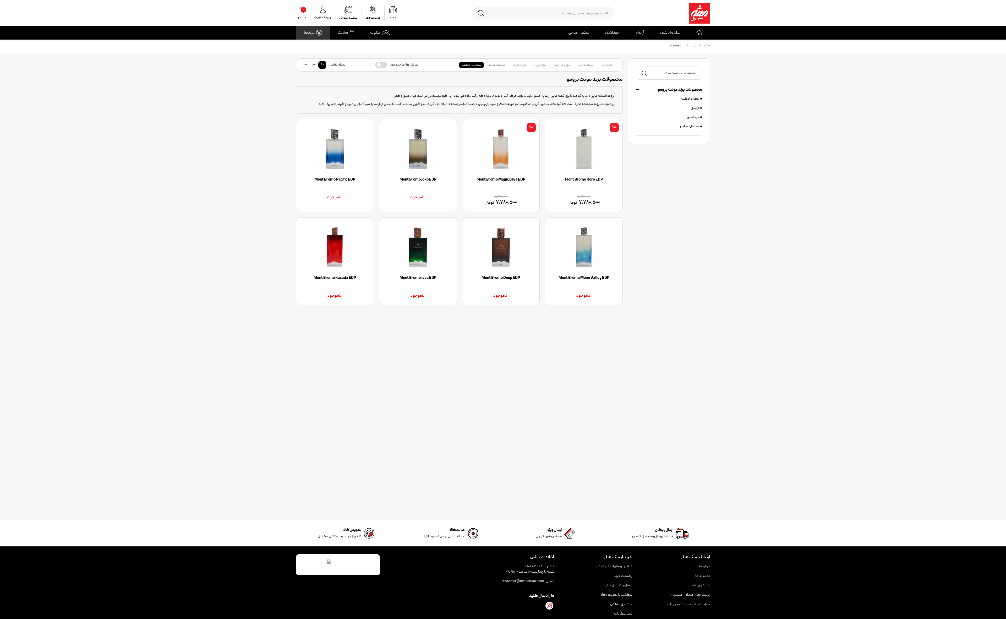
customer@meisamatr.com (523, 581)
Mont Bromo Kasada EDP (335, 278)
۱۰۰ (306, 65)
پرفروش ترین (562, 65)
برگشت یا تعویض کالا (616, 595)
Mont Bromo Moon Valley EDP (584, 278)
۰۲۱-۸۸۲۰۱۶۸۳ (534, 566)
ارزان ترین (540, 65)
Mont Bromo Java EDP (418, 278)
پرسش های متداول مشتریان (690, 595)
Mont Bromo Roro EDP (584, 180)
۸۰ (314, 65)
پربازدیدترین (585, 65)
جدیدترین (607, 65)
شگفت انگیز (497, 65)
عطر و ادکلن (670, 33)
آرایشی (639, 33)
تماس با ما (702, 576)
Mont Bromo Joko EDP (418, 180)
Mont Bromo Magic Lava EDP (501, 180)
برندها (309, 33)
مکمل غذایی (578, 33)
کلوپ (375, 33)
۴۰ (322, 65)
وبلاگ (343, 33)
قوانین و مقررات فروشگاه (614, 566)
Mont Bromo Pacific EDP (334, 180)
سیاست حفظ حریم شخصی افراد (688, 604)
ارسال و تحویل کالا (618, 585)
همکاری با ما (701, 585)
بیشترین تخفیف (471, 65)
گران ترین (519, 65)
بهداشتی (612, 33)
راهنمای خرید (623, 576)
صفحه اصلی (702, 45)
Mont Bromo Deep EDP (501, 278)
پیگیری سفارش (621, 604)
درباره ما (704, 566)
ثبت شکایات (623, 613)
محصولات (674, 45)
